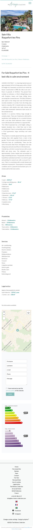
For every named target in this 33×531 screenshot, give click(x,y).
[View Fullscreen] (4, 318)
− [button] (4, 314)
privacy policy (10, 390)
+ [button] (4, 312)
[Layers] (28, 312)
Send (10, 394)
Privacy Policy (27, 527)
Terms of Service (15, 528)
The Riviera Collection (16, 486)
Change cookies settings (10, 519)
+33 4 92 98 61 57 (16, 496)
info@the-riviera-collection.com (16, 498)
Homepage (4, 56)
